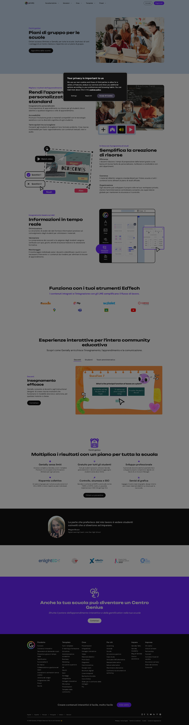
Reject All (88, 96)
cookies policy (95, 90)
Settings (74, 96)
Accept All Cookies (106, 96)
